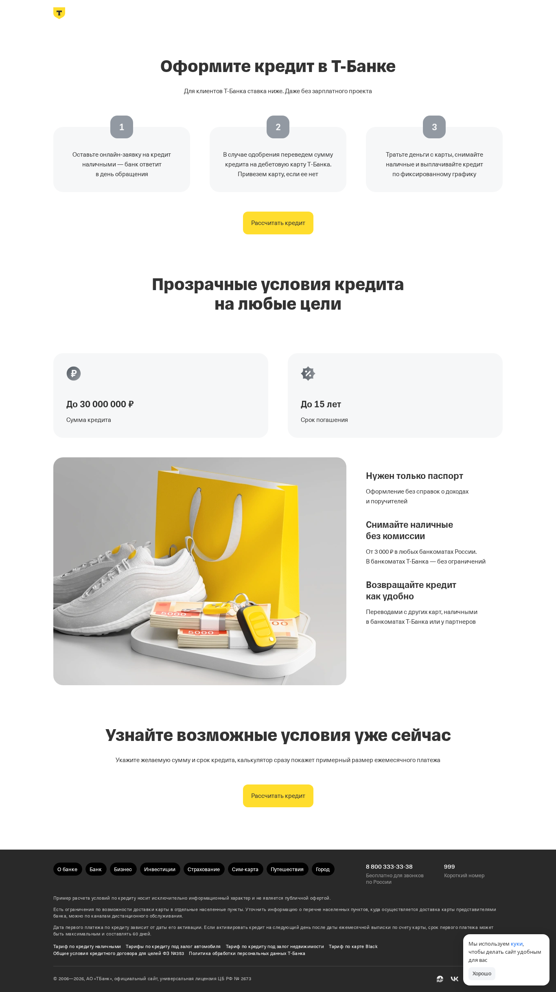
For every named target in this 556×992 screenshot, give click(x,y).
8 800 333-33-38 (389, 866)
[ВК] (455, 979)
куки (517, 943)
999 (449, 866)
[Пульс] (440, 979)
